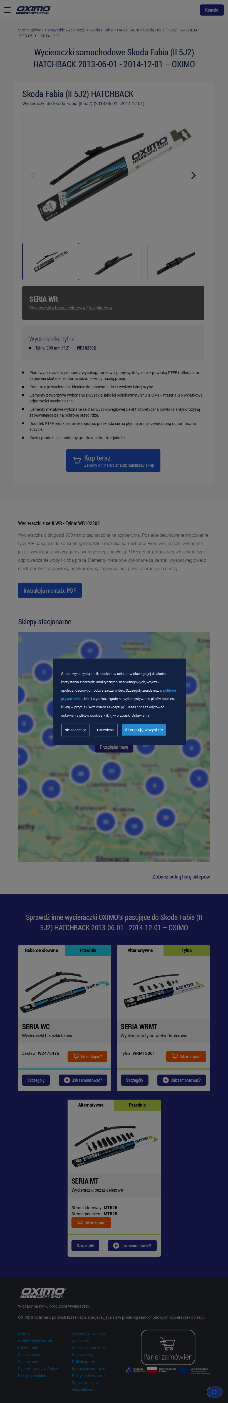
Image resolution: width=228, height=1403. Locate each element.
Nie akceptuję (75, 730)
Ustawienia (106, 730)
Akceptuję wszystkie (144, 729)
